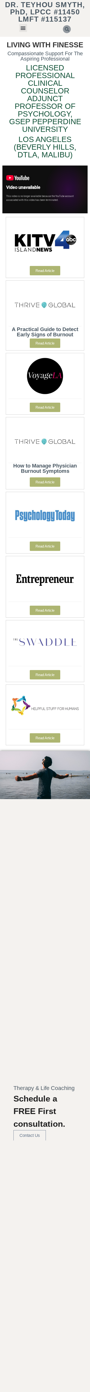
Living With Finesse (45, 45)
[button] (23, 28)
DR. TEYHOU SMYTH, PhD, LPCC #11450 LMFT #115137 (45, 12)
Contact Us (29, 1135)
